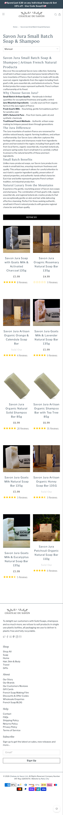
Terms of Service (12, 730)
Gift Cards (8, 689)
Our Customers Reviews (15, 686)
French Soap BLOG (12, 702)
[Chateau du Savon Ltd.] (31, 14)
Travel (6, 664)
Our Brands (9, 682)
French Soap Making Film (16, 692)
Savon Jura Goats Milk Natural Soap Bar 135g (16, 481)
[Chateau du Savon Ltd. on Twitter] (4, 637)
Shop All (7, 651)
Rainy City (45, 779)
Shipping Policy (11, 720)
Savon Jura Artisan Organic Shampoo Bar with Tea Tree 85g (46, 410)
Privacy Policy (10, 727)
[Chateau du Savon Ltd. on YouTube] (10, 637)
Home (15, 27)
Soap (5, 655)
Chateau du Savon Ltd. (19, 776)
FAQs (5, 717)
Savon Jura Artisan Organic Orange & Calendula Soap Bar (16, 337)
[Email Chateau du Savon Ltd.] (20, 637)
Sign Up (31, 760)
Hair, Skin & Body (11, 661)
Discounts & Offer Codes (16, 696)
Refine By (31, 217)
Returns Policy (10, 723)
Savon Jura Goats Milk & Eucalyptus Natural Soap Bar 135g (16, 559)
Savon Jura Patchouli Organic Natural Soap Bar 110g (46, 552)
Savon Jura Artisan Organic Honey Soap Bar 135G (46, 481)
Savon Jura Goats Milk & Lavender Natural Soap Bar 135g (46, 337)
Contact (7, 714)
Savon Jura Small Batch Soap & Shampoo (35, 27)
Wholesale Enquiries (13, 699)
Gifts (5, 668)
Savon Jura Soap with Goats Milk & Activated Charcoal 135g (17, 264)
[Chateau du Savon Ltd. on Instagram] (17, 637)
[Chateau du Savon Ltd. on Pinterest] (13, 637)
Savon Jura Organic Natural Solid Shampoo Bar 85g (16, 410)
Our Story (8, 679)
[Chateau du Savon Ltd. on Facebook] (7, 637)
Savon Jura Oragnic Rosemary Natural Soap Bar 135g (46, 264)
